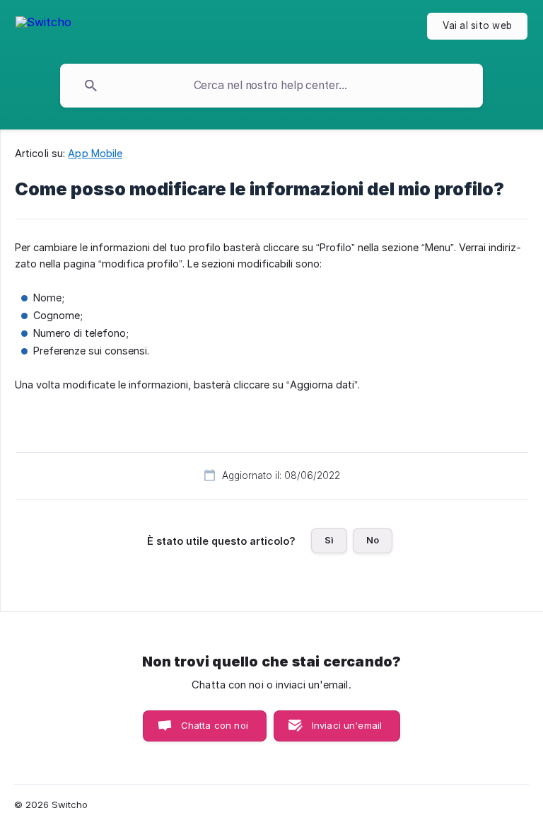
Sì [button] (329, 540)
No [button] (372, 540)
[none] (43, 29)
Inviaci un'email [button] (347, 725)
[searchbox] (271, 86)
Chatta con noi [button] (214, 725)
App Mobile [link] (95, 153)
